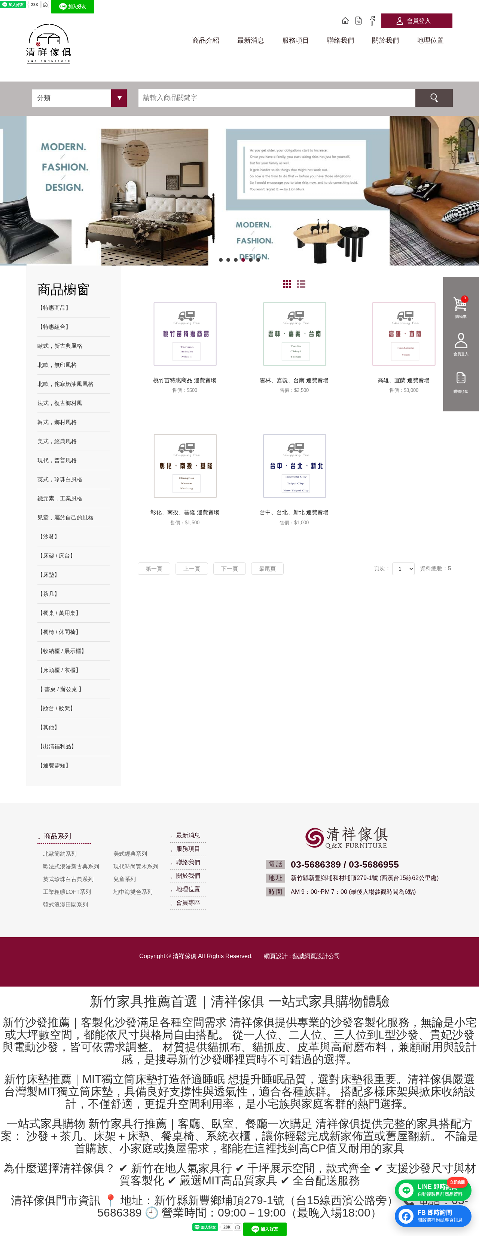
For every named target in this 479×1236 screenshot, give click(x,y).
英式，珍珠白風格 (59, 479)
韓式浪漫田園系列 (65, 904)
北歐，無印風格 (57, 365)
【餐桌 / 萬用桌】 (59, 613)
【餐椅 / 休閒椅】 (59, 632)
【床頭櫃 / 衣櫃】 (59, 670)
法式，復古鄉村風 (59, 403)
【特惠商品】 (54, 307)
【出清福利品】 (57, 746)
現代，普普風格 (57, 460)
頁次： (382, 568)
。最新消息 (185, 835)
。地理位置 (185, 889)
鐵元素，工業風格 (59, 498)
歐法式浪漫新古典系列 (71, 866)
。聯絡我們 (185, 862)
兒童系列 (124, 879)
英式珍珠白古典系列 (68, 879)
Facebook (372, 21)
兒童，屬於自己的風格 (65, 517)
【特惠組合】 (54, 326)
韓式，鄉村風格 (57, 422)
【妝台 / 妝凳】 (56, 708)
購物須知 (461, 391)
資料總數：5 (435, 568)
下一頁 (229, 568)
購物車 (461, 307)
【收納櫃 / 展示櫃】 (62, 651)
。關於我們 (185, 875)
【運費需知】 (54, 765)
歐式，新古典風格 (59, 346)
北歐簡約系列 (60, 853)
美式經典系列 (130, 853)
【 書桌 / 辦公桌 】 (60, 689)
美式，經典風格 (57, 441)
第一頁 (154, 568)
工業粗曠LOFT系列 (67, 892)
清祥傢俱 (48, 45)
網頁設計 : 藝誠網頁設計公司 (302, 956)
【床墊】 (48, 574)
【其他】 (48, 727)
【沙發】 (48, 536)
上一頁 (191, 568)
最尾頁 (267, 568)
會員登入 (419, 21)
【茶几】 (48, 594)
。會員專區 (185, 902)
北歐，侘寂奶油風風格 (65, 384)
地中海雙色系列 (133, 892)
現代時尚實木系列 (135, 866)
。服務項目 (185, 849)
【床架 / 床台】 (56, 555)
